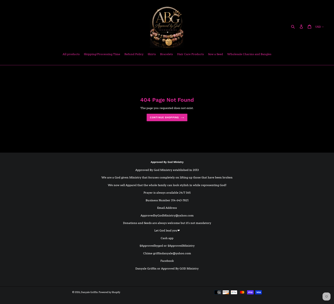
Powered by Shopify (109, 292)
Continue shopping (164, 117)
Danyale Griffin (89, 292)
